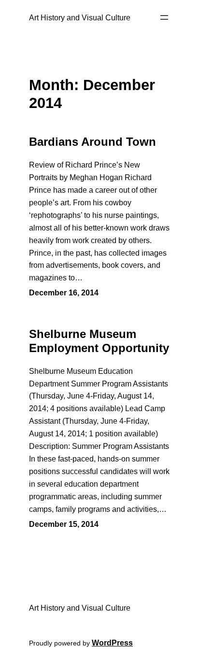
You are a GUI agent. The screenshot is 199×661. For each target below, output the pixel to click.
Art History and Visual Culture (79, 17)
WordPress (112, 642)
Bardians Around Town (92, 141)
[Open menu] (164, 17)
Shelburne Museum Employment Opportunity (99, 340)
